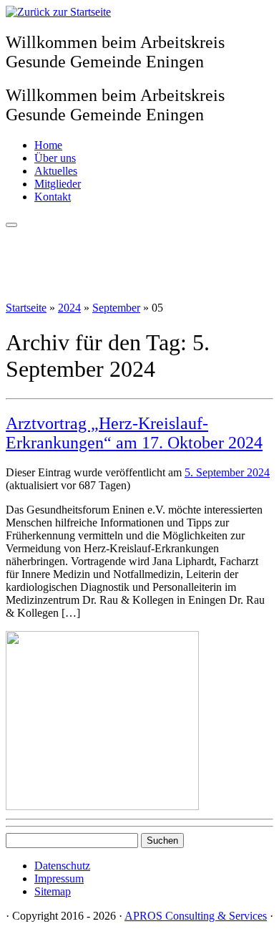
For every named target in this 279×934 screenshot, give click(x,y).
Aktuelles (55, 171)
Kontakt (52, 197)
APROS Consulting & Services (195, 916)
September (116, 308)
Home (48, 145)
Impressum (59, 878)
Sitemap (52, 891)
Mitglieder (57, 184)
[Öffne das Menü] (11, 225)
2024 (69, 308)
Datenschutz (62, 866)
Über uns (55, 158)
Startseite (26, 308)
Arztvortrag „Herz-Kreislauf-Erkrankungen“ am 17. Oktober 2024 (134, 433)
